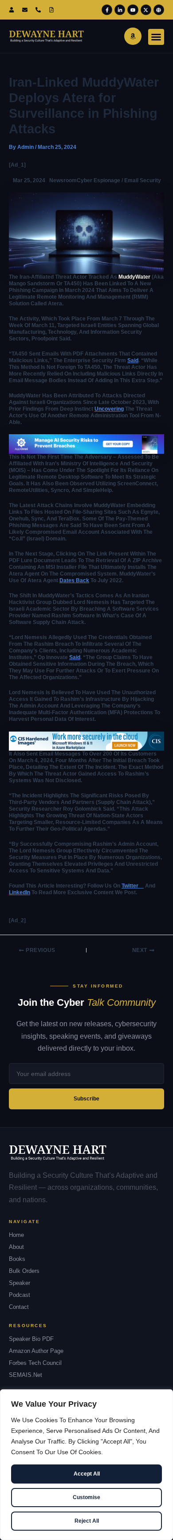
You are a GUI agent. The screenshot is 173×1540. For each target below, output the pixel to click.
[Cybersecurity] (86, 443)
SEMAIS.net (25, 1375)
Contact (19, 1307)
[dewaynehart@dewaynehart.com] (26, 9)
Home (16, 1235)
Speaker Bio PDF (31, 1339)
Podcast (19, 1295)
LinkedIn (19, 892)
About (16, 1247)
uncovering (109, 409)
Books (17, 1259)
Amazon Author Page (36, 1351)
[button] (156, 37)
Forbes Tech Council (35, 1363)
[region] (86, 1464)
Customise (86, 1497)
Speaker (19, 1283)
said (132, 360)
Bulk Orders (24, 1271)
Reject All (87, 1521)
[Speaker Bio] (53, 9)
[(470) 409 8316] (39, 9)
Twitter (133, 886)
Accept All (87, 1474)
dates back (74, 580)
